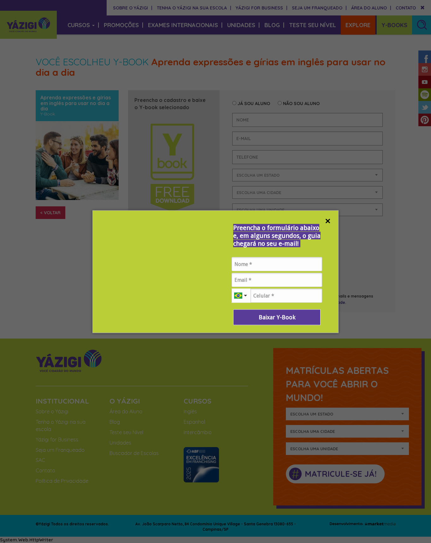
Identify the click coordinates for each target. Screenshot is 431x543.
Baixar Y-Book (277, 317)
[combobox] (241, 295)
